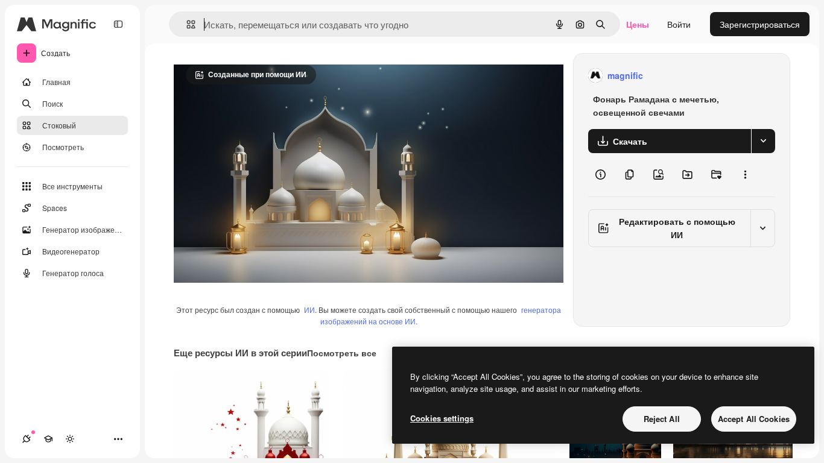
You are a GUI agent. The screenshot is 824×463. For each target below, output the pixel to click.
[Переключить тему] (70, 439)
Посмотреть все (341, 353)
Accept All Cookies (754, 418)
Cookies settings (442, 418)
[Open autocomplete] (186, 24)
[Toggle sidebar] (118, 24)
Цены (637, 24)
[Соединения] (26, 439)
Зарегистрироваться (760, 24)
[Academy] (48, 439)
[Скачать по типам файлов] (763, 141)
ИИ (309, 309)
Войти (679, 24)
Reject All (662, 418)
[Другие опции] (745, 175)
